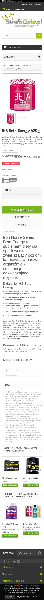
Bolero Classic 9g (30, 524)
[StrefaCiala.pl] (22, 20)
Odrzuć (34, 597)
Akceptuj (10, 597)
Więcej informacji (9, 150)
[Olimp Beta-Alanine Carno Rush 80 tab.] (11, 465)
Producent (22, 217)
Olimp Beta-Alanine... (10, 478)
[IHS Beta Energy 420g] (10, 118)
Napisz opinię (7, 170)
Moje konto (8, 574)
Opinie (22, 224)
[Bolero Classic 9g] (32, 511)
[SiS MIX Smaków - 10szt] (22, 1)
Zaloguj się (37, 4)
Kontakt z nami (27, 4)
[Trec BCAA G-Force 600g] (11, 511)
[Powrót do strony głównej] (4, 65)
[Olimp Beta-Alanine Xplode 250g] (32, 465)
